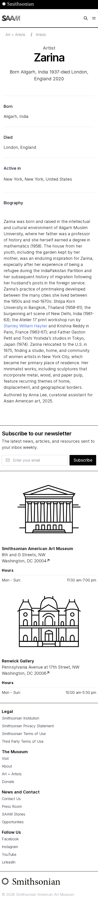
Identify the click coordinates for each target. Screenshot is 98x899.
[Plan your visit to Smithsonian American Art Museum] (48, 561)
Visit (5, 758)
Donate (8, 781)
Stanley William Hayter (25, 325)
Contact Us (11, 798)
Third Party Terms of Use (23, 741)
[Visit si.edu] (49, 882)
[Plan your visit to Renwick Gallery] (48, 673)
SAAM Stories (13, 814)
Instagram (10, 846)
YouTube (9, 854)
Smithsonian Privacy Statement (28, 726)
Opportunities (13, 822)
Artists (41, 34)
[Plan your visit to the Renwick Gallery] (49, 621)
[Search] (85, 18)
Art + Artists (15, 34)
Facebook (10, 839)
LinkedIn (8, 862)
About (7, 766)
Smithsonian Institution (20, 718)
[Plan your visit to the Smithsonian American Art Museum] (49, 509)
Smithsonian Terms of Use (24, 733)
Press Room (12, 806)
